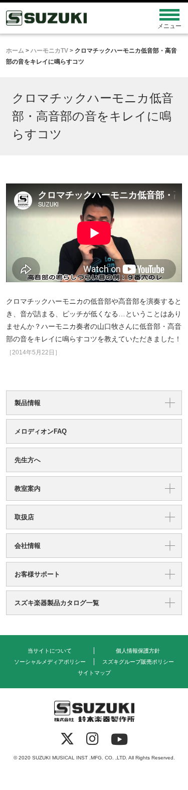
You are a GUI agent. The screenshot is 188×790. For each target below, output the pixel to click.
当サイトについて (50, 651)
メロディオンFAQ (41, 431)
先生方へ (28, 460)
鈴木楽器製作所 (72, 18)
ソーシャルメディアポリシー (50, 662)
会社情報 (28, 545)
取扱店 (24, 517)
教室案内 (28, 488)
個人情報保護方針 (138, 651)
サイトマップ (94, 673)
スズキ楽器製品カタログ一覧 (57, 603)
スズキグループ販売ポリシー (138, 662)
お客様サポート (37, 574)
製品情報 (28, 403)
